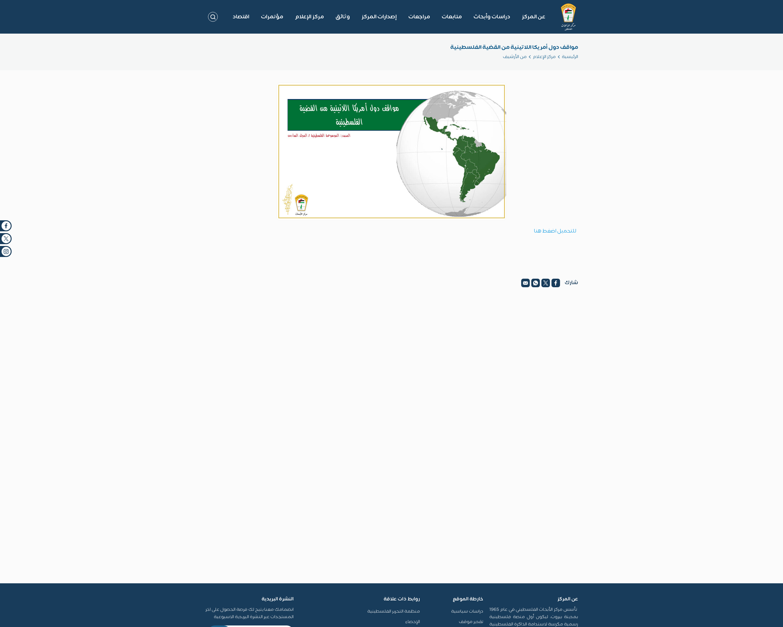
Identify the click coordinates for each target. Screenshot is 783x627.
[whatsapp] (535, 283)
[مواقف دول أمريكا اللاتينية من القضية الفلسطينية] (391, 151)
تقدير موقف (471, 622)
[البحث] (213, 17)
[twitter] (545, 283)
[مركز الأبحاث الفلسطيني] (568, 17)
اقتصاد (240, 17)
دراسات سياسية (467, 611)
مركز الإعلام (544, 57)
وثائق (343, 17)
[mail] (525, 283)
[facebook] (555, 283)
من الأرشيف (515, 57)
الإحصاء (412, 622)
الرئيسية (570, 57)
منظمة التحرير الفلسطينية (393, 611)
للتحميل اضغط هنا (555, 231)
